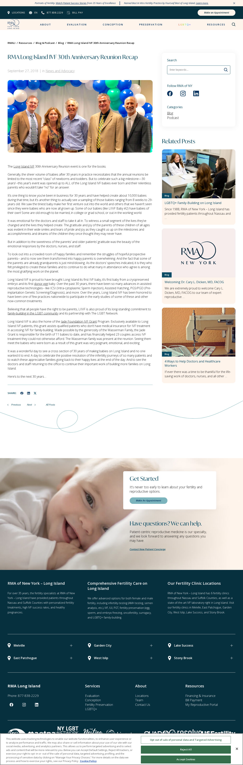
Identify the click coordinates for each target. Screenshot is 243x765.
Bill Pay (77, 12)
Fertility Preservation (99, 704)
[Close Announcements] (234, 3)
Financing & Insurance (200, 695)
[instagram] (183, 93)
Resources (216, 24)
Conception (113, 24)
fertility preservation (132, 608)
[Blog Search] (226, 69)
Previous (16, 404)
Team (139, 700)
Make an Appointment (216, 12)
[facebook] (22, 393)
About (45, 24)
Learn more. (202, 3)
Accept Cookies (186, 759)
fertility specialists (45, 593)
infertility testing (117, 603)
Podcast (173, 117)
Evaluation (77, 24)
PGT (116, 608)
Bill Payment (193, 700)
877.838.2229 (55, 12)
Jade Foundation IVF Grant (79, 321)
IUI (110, 608)
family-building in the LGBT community (33, 313)
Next (29, 404)
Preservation (151, 24)
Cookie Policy (88, 761)
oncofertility (130, 613)
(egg (147, 608)
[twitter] (35, 393)
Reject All (186, 749)
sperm (91, 613)
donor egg (41, 284)
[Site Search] (233, 24)
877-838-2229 (28, 695)
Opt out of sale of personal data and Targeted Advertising (186, 739)
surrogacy (145, 613)
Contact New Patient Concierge (148, 549)
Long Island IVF (23, 166)
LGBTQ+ (184, 24)
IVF (106, 608)
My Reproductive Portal (201, 704)
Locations (18, 12)
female (136, 598)
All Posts (50, 404)
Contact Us (142, 704)
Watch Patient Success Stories (71, 3)
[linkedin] (28, 393)
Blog (170, 113)
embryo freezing (112, 613)
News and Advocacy (60, 71)
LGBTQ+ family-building (107, 617)
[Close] (237, 749)
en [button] (35, 12)
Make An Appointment (148, 500)
